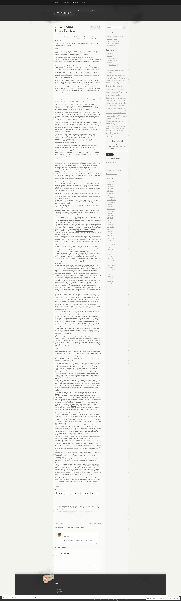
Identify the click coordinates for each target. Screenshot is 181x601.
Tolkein (108, 128)
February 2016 (111, 209)
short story (110, 123)
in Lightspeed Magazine (76, 363)
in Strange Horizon (79, 217)
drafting (108, 83)
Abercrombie (118, 69)
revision (112, 118)
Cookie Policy (33, 597)
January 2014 (111, 240)
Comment (94, 567)
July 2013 (110, 249)
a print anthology (64, 136)
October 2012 (111, 270)
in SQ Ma (80, 205)
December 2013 (111, 243)
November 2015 (111, 213)
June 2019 (110, 186)
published (122, 110)
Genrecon (122, 91)
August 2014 (110, 227)
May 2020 (110, 184)
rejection (111, 116)
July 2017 (110, 195)
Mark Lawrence (112, 103)
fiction (119, 88)
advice (107, 73)
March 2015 (110, 220)
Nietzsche (108, 108)
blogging (123, 75)
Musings (66, 2)
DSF (82, 80)
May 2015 (110, 218)
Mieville (122, 103)
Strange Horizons (58, 509)
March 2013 (110, 258)
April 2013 (110, 256)
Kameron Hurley (116, 100)
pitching (107, 111)
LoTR (123, 100)
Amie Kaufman (111, 75)
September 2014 (111, 225)
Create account (58, 586)
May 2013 (110, 254)
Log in (56, 588)
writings (109, 63)
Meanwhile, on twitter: (114, 170)
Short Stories (112, 65)
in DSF (75, 104)
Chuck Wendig (118, 77)
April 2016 (110, 206)
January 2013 (111, 263)
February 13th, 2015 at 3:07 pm (64, 536)
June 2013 (110, 252)
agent (111, 72)
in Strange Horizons (82, 162)
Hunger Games (123, 98)
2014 (94, 506)
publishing (108, 113)
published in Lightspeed (94, 425)
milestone (108, 105)
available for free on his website (84, 231)
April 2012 (110, 283)
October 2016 (111, 202)
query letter (116, 113)
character (108, 78)
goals (107, 95)
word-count (112, 130)
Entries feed (58, 589)
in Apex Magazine (64, 275)
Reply (97, 543)
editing (116, 82)
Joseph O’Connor (82, 57)
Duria (112, 82)
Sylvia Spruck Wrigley (80, 51)
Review (117, 115)
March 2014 (110, 236)
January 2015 (111, 222)
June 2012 (110, 279)
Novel (115, 108)
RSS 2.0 (76, 510)
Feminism (113, 89)
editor (121, 82)
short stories (93, 507)
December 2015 (111, 211)
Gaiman (123, 89)
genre (116, 92)
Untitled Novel (114, 128)
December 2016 (111, 197)
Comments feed (58, 591)
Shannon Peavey (68, 104)
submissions (122, 126)
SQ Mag (98, 507)
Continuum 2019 (111, 46)
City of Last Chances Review (115, 36)
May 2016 (110, 204)
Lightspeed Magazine (83, 72)
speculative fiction (120, 124)
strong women (116, 126)
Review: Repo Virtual (113, 41)
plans (111, 111)
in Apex (83, 478)
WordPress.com (58, 593)
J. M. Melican (111, 162)
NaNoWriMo (113, 106)
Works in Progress (112, 60)
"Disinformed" (109, 70)
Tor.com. (73, 406)
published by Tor (80, 315)
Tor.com (64, 509)
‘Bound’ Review (59, 523)
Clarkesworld (58, 507)
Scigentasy (84, 193)
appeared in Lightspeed (77, 433)
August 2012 (110, 274)
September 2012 (111, 272)
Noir (111, 108)
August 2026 (110, 182)
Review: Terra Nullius (113, 43)
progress (113, 111)
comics (108, 80)
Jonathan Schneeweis (69, 113)
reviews (83, 507)
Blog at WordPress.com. (99, 600)
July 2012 (110, 276)
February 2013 (111, 261)
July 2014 (110, 229)
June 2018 (110, 188)
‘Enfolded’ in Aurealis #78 (94, 523)
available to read (65, 337)
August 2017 (110, 193)
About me (58, 2)
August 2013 (110, 247)
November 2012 (111, 267)
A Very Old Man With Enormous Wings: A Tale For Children (73, 221)
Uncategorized (111, 58)
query (111, 113)
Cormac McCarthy (114, 80)
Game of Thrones (110, 92)
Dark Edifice (123, 80)
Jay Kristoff (109, 100)
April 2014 (110, 234)
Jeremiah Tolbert (83, 66)
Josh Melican (60, 34)
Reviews (75, 2)
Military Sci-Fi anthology (61, 414)
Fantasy (116, 85)
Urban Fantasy (121, 128)
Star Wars (109, 126)
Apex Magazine (92, 253)
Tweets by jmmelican (111, 174)
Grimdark (112, 95)
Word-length (119, 130)
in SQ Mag (75, 200)
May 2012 (110, 281)
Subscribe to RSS (48, 579)
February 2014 (111, 238)
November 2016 (111, 200)
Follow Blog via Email (114, 141)
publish (117, 111)
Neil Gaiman (121, 106)
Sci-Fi (114, 121)
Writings (84, 2)
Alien (123, 73)
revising (108, 118)
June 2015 (110, 215)
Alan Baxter (118, 73)
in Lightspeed (70, 236)
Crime (119, 80)
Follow (110, 154)
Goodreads (73, 507)
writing (109, 133)
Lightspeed (80, 210)
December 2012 (111, 265)
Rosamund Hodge (69, 72)
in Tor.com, (71, 452)
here (95, 328)
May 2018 (110, 191)
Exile (108, 85)
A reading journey (112, 39)
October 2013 (111, 245)
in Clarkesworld (73, 380)
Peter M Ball (89, 122)
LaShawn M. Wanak (86, 145)
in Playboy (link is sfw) (78, 246)
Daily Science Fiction (93, 51)
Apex (97, 506)
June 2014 (110, 231)
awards (118, 75)
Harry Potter (116, 98)
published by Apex (82, 413)
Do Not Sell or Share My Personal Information (117, 600)
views (107, 130)
